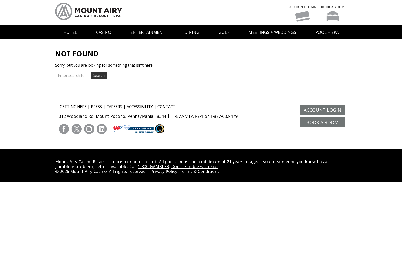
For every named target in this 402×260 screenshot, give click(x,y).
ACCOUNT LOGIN (302, 7)
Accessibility (140, 106)
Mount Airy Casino (88, 171)
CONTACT (166, 106)
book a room (322, 122)
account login (322, 110)
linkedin (102, 129)
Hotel (70, 32)
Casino (103, 32)
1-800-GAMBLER (153, 166)
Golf (223, 32)
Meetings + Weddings (272, 32)
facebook (64, 129)
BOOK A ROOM (333, 7)
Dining (191, 32)
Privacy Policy (163, 171)
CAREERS (114, 106)
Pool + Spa (327, 32)
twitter (76, 129)
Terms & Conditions (199, 171)
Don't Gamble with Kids (194, 166)
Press (96, 106)
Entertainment (147, 32)
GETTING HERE (73, 106)
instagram (89, 129)
